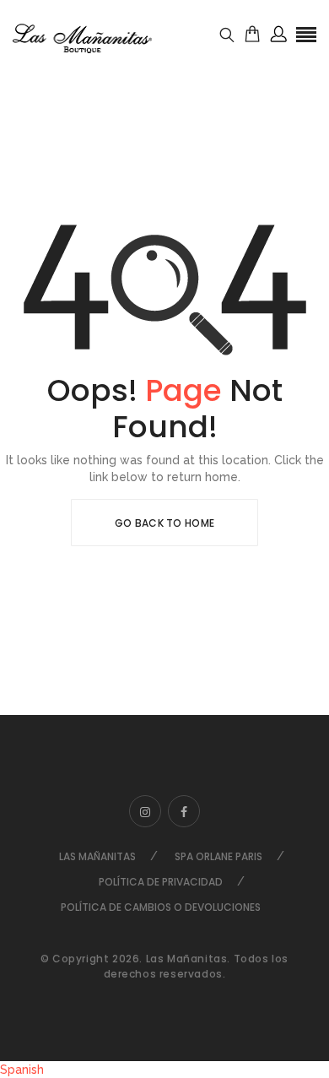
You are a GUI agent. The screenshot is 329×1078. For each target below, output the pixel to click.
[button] (164, 1069)
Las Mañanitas (97, 856)
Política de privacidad (161, 882)
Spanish (22, 1069)
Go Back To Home (165, 523)
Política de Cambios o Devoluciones (161, 907)
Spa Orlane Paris (218, 856)
